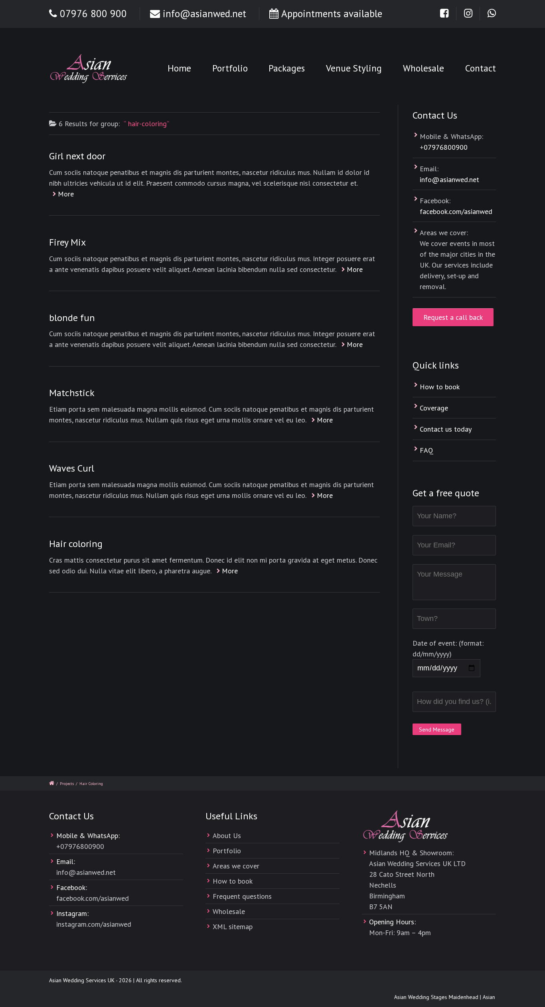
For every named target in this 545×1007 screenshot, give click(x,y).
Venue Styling (354, 68)
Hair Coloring (91, 783)
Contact (480, 68)
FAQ (426, 450)
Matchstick (72, 393)
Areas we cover (236, 865)
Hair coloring (76, 543)
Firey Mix (67, 242)
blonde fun (72, 317)
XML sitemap (233, 926)
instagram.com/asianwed (93, 924)
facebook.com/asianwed (456, 211)
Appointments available (331, 13)
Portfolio (230, 68)
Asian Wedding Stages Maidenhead (431, 997)
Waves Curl (71, 468)
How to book (440, 386)
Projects (67, 783)
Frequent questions (242, 896)
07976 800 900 (93, 13)
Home (179, 68)
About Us (227, 835)
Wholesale (423, 68)
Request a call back (453, 317)
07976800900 (446, 147)
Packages (287, 68)
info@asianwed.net (204, 13)
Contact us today (446, 429)
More (66, 193)
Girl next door (77, 156)
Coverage (434, 407)
